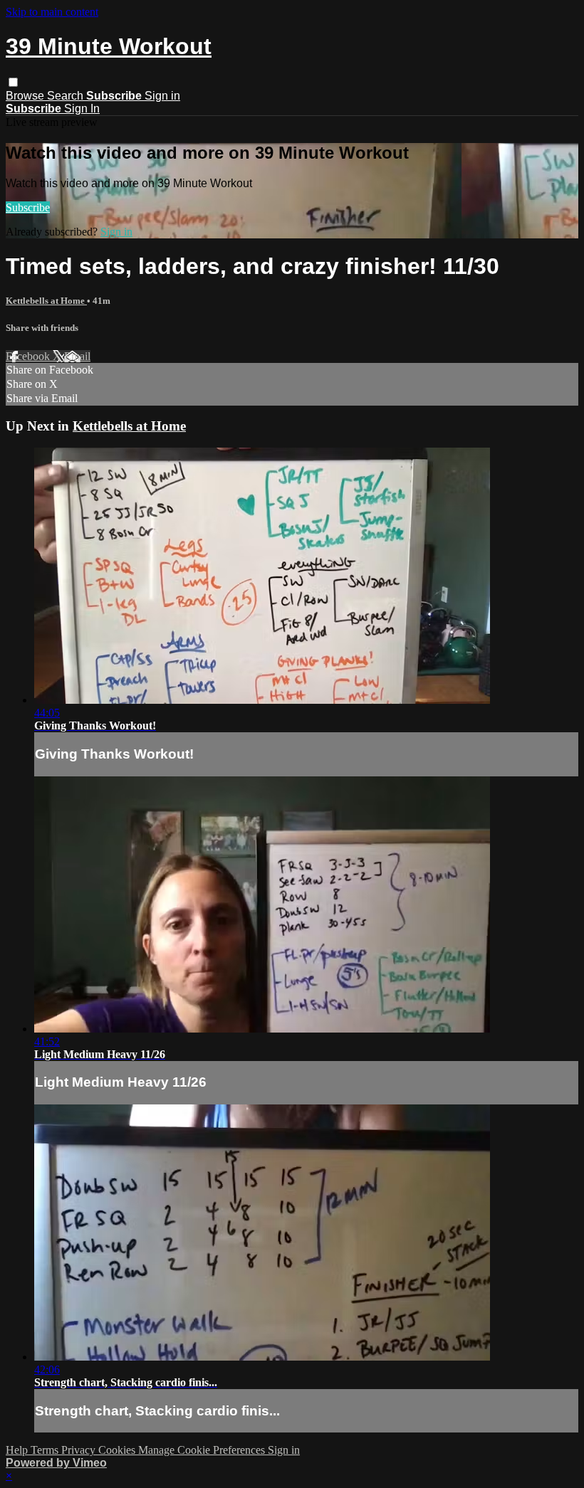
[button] (13, 82)
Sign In (82, 108)
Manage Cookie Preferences (203, 1450)
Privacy (79, 1450)
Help (18, 1450)
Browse (26, 96)
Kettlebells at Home (46, 300)
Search (66, 96)
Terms (46, 1450)
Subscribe (28, 207)
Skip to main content (52, 12)
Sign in (162, 96)
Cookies (118, 1450)
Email (77, 356)
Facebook (29, 356)
